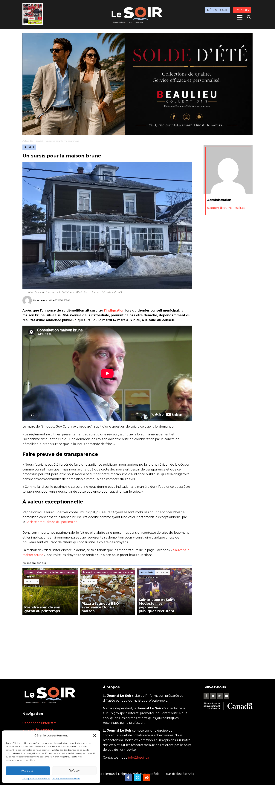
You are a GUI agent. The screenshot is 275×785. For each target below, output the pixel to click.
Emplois (242, 10)
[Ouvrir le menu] (239, 17)
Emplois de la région (37, 729)
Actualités (27, 140)
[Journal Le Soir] (137, 14)
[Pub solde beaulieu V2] (137, 84)
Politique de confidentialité (36, 778)
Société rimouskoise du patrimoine (51, 522)
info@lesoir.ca (138, 757)
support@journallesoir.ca (226, 208)
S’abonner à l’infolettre (39, 723)
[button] (95, 735)
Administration (46, 300)
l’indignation (114, 310)
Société (39, 140)
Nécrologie (217, 10)
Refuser (74, 770)
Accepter (28, 770)
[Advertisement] (107, 643)
